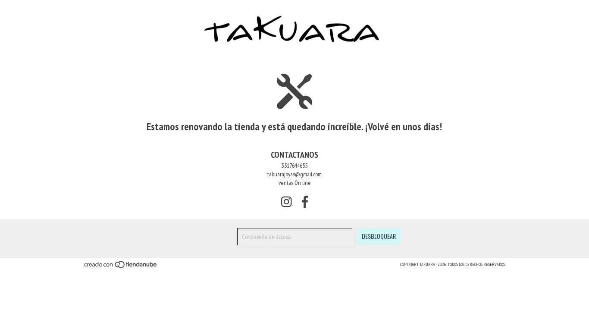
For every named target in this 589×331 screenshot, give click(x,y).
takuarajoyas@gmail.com (294, 174)
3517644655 (294, 165)
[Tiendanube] (121, 267)
